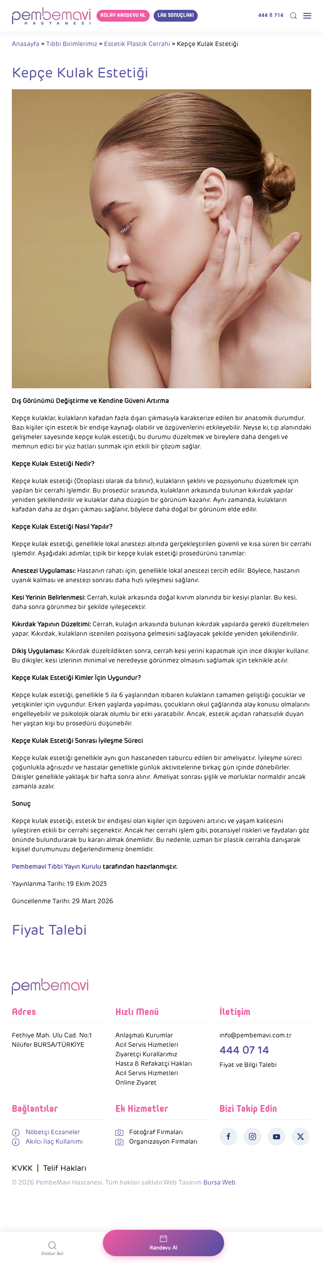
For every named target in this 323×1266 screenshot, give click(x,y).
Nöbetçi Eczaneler (53, 1132)
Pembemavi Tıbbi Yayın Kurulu (56, 866)
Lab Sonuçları (176, 15)
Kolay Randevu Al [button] (123, 15)
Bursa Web (219, 1182)
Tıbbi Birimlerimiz (71, 44)
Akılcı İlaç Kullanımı (54, 1141)
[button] (293, 15)
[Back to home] (51, 15)
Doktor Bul (52, 1253)
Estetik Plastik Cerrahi (137, 44)
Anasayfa (25, 44)
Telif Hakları (64, 1168)
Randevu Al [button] (163, 1247)
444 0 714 (271, 15)
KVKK (22, 1168)
